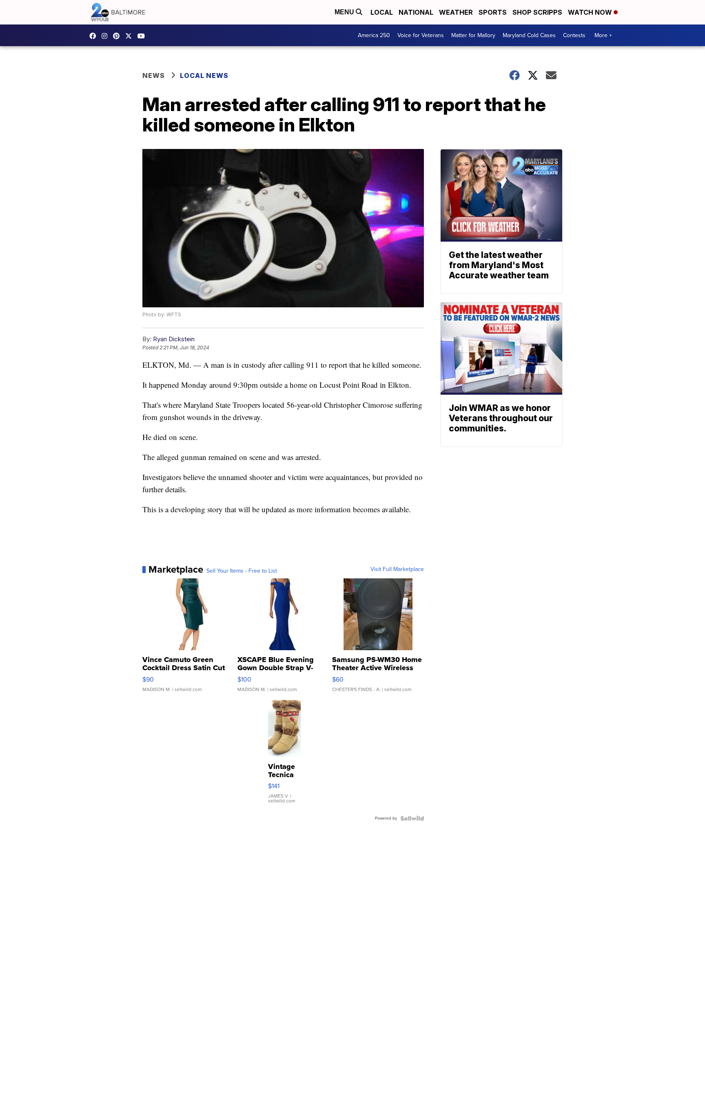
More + (603, 35)
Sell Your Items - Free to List (241, 571)
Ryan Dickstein (174, 339)
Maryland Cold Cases (529, 35)
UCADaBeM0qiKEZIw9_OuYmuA (143, 36)
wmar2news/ (94, 36)
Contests (574, 35)
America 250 (374, 35)
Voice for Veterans (420, 35)
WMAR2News (118, 36)
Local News (204, 75)
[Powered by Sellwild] (412, 818)
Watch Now (591, 12)
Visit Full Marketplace (397, 569)
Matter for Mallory (473, 35)
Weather (456, 12)
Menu (345, 12)
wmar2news (106, 36)
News (153, 75)
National (416, 12)
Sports (493, 12)
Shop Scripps (537, 12)
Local (381, 12)
